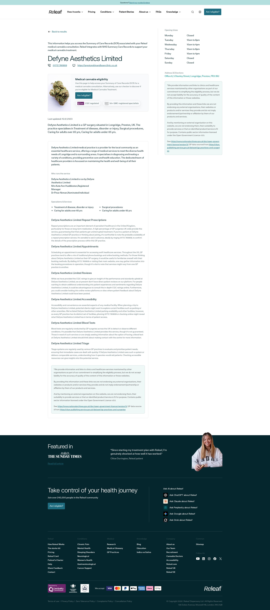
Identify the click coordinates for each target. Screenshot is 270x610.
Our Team (170, 548)
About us (143, 11)
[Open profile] (200, 12)
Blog (139, 544)
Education (141, 548)
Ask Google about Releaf (182, 513)
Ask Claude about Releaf (182, 501)
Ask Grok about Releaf (181, 520)
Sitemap (200, 544)
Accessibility (172, 560)
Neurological (83, 556)
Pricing (91, 11)
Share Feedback (55, 568)
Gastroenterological (86, 564)
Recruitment (172, 552)
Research (111, 544)
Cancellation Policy (123, 601)
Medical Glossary (115, 548)
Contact (51, 572)
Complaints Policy (105, 601)
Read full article (55, 463)
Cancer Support (84, 568)
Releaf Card (53, 556)
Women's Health (84, 560)
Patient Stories (126, 11)
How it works (73, 11)
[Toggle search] (192, 12)
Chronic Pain (83, 544)
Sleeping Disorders (86, 552)
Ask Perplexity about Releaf (183, 507)
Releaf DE (170, 572)
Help (50, 564)
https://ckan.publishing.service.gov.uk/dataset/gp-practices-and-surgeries (93, 409)
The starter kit (54, 548)
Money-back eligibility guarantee (141, 2)
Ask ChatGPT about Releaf (183, 495)
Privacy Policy (67, 601)
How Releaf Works (56, 544)
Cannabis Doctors (174, 556)
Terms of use (53, 601)
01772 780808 (60, 65)
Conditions (105, 11)
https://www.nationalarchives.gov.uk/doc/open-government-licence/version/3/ (92, 406)
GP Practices (113, 552)
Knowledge (172, 11)
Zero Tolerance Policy (85, 601)
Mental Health (83, 548)
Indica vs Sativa (144, 552)
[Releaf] (55, 12)
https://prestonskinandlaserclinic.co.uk (97, 65)
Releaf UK (170, 568)
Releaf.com (171, 564)
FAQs (158, 11)
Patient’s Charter (55, 560)
